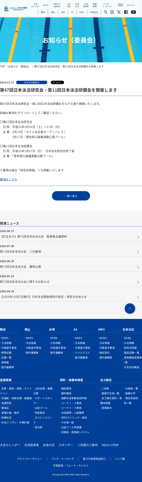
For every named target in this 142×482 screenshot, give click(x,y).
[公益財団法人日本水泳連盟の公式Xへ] (119, 13)
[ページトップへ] (130, 308)
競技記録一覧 (131, 352)
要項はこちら (8, 179)
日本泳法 (128, 329)
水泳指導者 (31, 445)
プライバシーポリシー (29, 458)
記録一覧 (6, 357)
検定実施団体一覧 (131, 400)
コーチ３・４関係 (71, 407)
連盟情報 (6, 380)
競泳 (3, 329)
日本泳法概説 (131, 367)
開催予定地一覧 (110, 393)
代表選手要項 (9, 347)
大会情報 (6, 343)
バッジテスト (82, 352)
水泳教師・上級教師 (72, 412)
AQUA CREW (110, 445)
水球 (52, 329)
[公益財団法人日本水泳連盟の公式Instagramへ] (112, 13)
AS (75, 329)
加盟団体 (6, 403)
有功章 (38, 427)
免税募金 (40, 412)
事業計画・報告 (10, 412)
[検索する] (106, 12)
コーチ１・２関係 (71, 403)
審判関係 (66, 393)
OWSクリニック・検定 (74, 417)
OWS (101, 329)
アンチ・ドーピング (62, 458)
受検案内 (107, 407)
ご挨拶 (105, 388)
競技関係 (66, 388)
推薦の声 (130, 393)
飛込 (27, 329)
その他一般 (67, 422)
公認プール (41, 407)
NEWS (45, 5)
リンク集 (120, 458)
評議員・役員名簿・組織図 (16, 398)
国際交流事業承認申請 (74, 398)
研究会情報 (130, 347)
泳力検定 (106, 380)
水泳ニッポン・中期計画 (15, 422)
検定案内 (105, 352)
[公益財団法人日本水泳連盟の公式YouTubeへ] (133, 13)
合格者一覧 (131, 388)
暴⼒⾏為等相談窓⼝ (94, 458)
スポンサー (131, 5)
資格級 (5, 362)
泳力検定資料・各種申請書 (111, 400)
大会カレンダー (10, 445)
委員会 (5, 407)
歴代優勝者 (7, 367)
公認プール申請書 (71, 427)
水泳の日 (49, 445)
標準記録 (6, 352)
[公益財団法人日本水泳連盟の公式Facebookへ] (126, 13)
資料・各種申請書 (71, 380)
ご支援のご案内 (87, 445)
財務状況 (6, 417)
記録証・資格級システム (75, 432)
